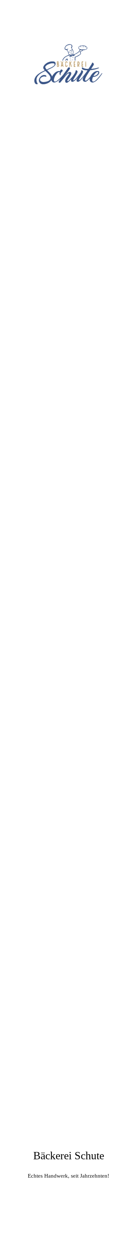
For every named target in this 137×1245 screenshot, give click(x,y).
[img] (68, 64)
